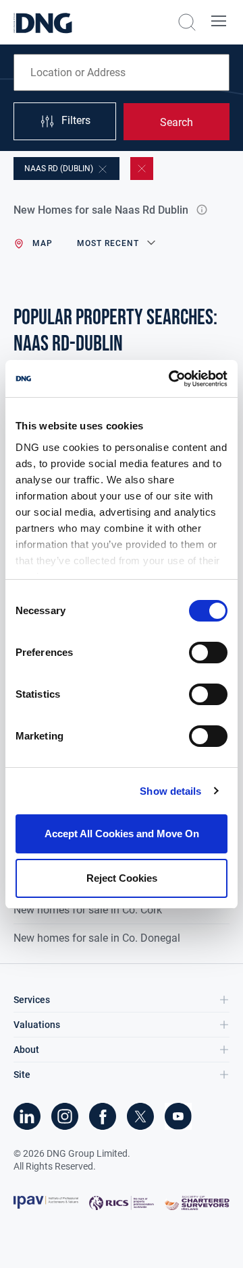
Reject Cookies (121, 878)
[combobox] (122, 72)
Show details (170, 791)
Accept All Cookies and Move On (122, 833)
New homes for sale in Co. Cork (88, 909)
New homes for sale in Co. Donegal (97, 938)
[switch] (208, 652)
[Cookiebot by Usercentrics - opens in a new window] (171, 379)
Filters (75, 120)
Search (176, 122)
